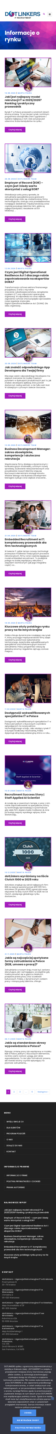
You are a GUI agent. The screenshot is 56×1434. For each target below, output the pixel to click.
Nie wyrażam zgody (28, 1420)
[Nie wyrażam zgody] (52, 1398)
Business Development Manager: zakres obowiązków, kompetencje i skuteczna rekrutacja (27, 454)
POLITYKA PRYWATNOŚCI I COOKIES (23, 1181)
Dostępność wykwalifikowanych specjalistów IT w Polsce (27, 714)
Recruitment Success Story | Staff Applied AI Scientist (24, 796)
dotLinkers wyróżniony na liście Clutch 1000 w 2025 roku (27, 877)
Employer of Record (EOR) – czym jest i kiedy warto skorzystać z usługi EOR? (24, 186)
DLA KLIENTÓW (13, 1128)
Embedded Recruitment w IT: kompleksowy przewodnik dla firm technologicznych (25, 542)
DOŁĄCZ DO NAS (14, 1145)
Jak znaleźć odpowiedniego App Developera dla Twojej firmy (27, 368)
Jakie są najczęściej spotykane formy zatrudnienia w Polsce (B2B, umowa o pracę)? (26, 961)
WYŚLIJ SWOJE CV (15, 1122)
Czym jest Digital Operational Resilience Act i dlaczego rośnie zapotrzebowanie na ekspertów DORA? (27, 277)
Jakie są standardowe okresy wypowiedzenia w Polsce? (25, 1044)
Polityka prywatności (28, 1428)
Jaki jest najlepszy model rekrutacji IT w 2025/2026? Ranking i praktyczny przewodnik (23, 102)
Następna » (43, 1091)
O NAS (10, 1139)
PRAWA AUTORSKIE (16, 1187)
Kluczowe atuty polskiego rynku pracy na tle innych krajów (27, 628)
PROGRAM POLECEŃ (16, 1133)
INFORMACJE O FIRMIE (17, 1175)
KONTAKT (11, 1151)
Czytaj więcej (15, 129)
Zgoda (28, 1413)
